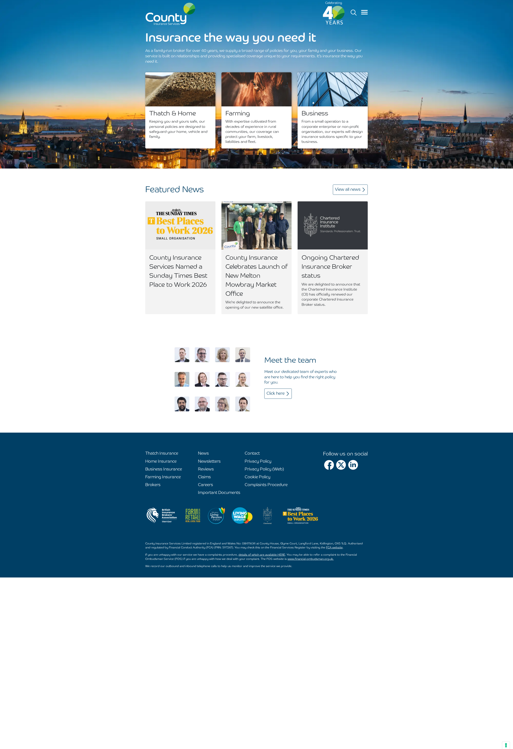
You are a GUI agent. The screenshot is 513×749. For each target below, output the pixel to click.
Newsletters (209, 461)
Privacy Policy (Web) (264, 469)
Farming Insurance (163, 477)
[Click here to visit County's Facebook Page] (329, 465)
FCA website (334, 547)
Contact (252, 453)
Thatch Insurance (161, 453)
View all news (348, 190)
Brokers (153, 485)
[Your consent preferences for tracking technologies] (506, 745)
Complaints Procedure (266, 485)
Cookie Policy (257, 477)
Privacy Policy (258, 461)
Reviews (206, 469)
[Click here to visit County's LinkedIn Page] (353, 465)
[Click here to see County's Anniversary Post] (334, 13)
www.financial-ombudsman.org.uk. (311, 559)
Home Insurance (161, 461)
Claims (204, 477)
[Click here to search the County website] (354, 12)
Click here (276, 394)
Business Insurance (163, 469)
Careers (205, 485)
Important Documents (219, 493)
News (203, 453)
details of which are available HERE (261, 554)
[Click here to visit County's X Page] (341, 465)
